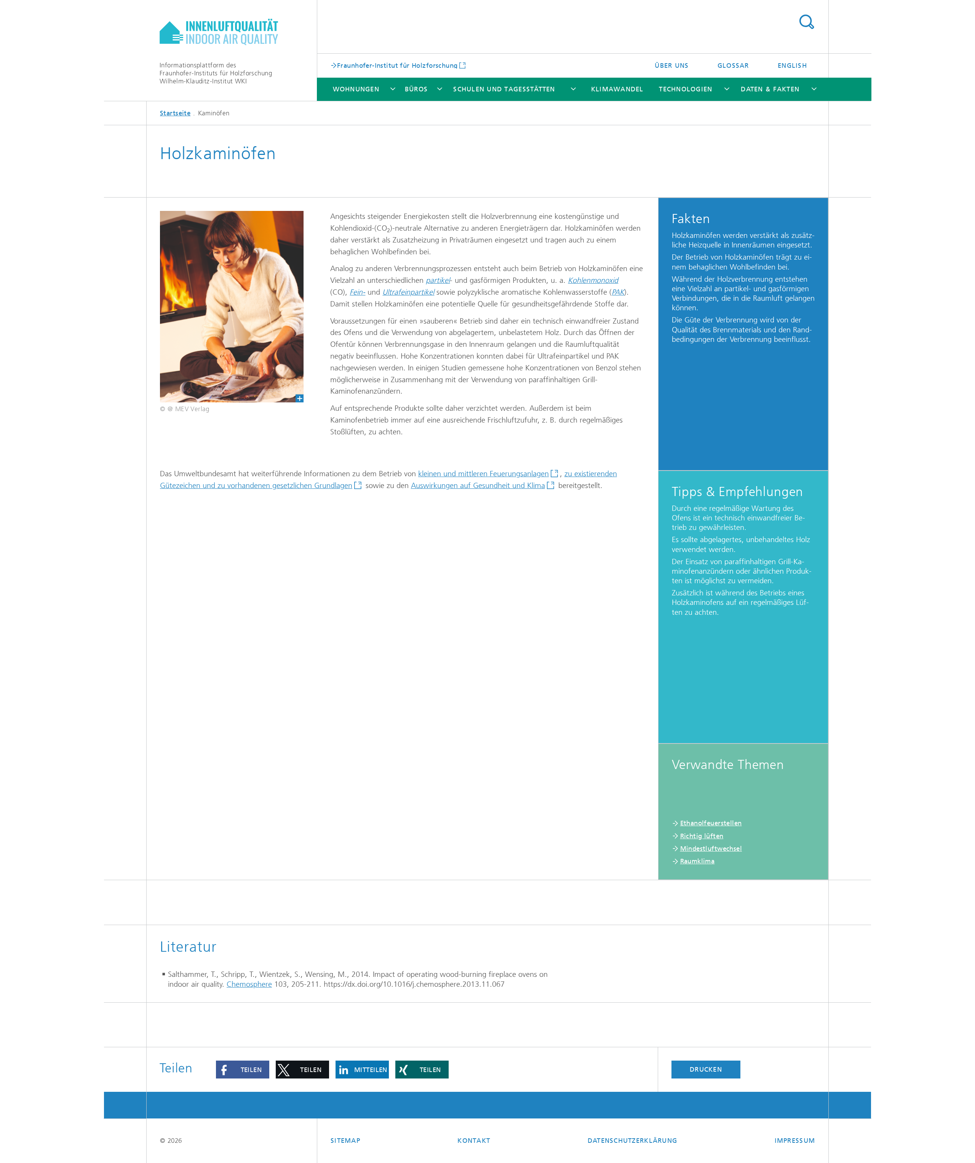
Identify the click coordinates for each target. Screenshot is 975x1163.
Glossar (733, 65)
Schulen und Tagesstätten (504, 89)
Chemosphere (249, 984)
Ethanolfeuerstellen (711, 823)
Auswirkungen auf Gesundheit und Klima (478, 485)
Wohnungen (356, 89)
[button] (242, 1069)
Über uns (672, 65)
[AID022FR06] (232, 306)
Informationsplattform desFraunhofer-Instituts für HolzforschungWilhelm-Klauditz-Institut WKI (216, 73)
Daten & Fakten (770, 89)
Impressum (795, 1140)
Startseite (175, 113)
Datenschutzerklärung (632, 1140)
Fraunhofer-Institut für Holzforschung (397, 65)
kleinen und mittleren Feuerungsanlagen (483, 473)
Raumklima (697, 861)
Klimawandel (617, 89)
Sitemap (345, 1140)
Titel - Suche (806, 22)
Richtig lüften (702, 836)
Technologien (685, 89)
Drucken (706, 1069)
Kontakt (473, 1140)
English (792, 65)
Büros (416, 89)
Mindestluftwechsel (711, 848)
